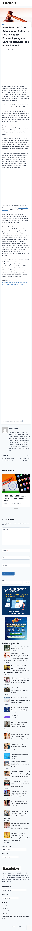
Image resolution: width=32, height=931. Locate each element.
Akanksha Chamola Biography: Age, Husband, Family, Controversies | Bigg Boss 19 (20, 737)
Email (5, 558)
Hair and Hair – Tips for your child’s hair (8, 458)
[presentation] (16, 483)
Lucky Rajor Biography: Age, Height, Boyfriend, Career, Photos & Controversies (19, 794)
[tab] (14, 508)
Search (4, 580)
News (3, 24)
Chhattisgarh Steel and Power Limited (12, 421)
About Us (4, 906)
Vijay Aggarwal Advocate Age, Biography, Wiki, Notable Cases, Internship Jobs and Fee (20, 680)
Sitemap (4, 913)
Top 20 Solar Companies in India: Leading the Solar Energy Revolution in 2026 (20, 700)
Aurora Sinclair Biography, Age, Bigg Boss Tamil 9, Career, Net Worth (20, 764)
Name (5, 550)
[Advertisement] (16, 68)
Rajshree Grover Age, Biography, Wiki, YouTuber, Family (19, 746)
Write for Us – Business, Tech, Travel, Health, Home (15, 917)
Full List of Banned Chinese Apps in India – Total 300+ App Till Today (15, 498)
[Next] (28, 490)
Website (5, 565)
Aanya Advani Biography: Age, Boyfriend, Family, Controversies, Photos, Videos (20, 826)
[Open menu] (28, 3)
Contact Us (14, 715)
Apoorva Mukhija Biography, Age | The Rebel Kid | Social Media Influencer (19, 804)
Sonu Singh (6, 49)
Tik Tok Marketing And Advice (25, 458)
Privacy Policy (6, 911)
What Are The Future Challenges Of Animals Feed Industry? (19, 690)
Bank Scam (6, 418)
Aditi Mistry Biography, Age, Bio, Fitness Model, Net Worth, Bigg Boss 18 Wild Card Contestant (20, 774)
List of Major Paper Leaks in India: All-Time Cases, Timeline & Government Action (20, 784)
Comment (6, 529)
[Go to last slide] (4, 490)
